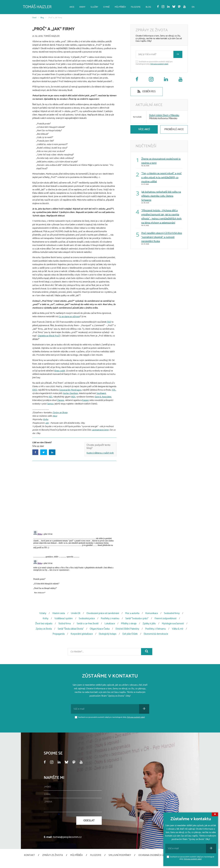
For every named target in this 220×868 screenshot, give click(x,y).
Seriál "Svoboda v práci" (136, 619)
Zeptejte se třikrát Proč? (49, 336)
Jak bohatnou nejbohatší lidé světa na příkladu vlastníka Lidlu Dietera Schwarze (161, 196)
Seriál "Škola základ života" (71, 629)
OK (178, 54)
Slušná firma (64, 624)
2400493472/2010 (100, 430)
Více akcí (144, 129)
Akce (72, 7)
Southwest (101, 393)
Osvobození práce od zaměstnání (102, 613)
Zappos (60, 400)
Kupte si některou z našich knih (100, 453)
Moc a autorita (132, 613)
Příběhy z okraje (128, 624)
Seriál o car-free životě (87, 624)
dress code (60, 371)
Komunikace (151, 613)
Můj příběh (120, 7)
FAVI (109, 322)
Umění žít (75, 613)
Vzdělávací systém (63, 619)
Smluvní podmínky (120, 855)
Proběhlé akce (174, 129)
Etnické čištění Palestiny (127, 629)
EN (193, 7)
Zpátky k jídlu (149, 624)
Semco (50, 404)
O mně (106, 7)
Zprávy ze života (60, 412)
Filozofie (136, 7)
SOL (114, 390)
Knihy (82, 7)
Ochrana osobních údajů (159, 64)
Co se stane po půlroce (69, 316)
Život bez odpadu (43, 624)
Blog (148, 7)
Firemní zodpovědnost (165, 619)
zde (47, 423)
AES (50, 397)
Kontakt (29, 855)
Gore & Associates (103, 397)
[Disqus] (74, 495)
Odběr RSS (148, 91)
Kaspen (85, 400)
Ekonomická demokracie (156, 634)
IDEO (34, 390)
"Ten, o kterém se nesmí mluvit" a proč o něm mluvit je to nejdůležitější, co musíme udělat (161, 177)
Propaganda (59, 634)
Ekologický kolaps (107, 634)
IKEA (73, 397)
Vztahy (42, 613)
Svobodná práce (87, 619)
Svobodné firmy (172, 613)
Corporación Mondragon (70, 390)
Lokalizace (110, 624)
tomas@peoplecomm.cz (67, 837)
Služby (94, 7)
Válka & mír (177, 629)
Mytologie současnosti (173, 624)
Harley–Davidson (70, 393)
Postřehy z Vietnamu (155, 629)
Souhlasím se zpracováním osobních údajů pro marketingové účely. (154, 63)
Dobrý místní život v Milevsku (164, 115)
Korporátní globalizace (82, 634)
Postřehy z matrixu (110, 619)
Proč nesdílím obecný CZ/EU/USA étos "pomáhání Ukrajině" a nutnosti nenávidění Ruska (161, 237)
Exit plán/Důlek (130, 634)
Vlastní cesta (58, 613)
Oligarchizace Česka (99, 629)
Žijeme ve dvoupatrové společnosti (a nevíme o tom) (161, 161)
